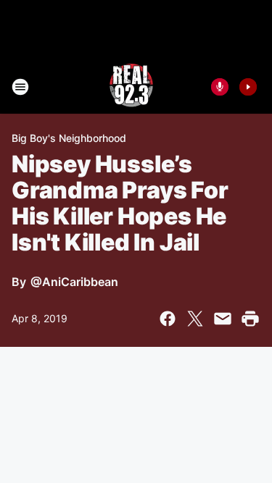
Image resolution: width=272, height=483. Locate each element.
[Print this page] (250, 318)
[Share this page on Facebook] (167, 318)
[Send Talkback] (219, 87)
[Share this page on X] (195, 318)
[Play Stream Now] (248, 87)
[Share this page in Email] (223, 318)
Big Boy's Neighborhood (69, 138)
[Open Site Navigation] (20, 87)
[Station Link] (131, 87)
